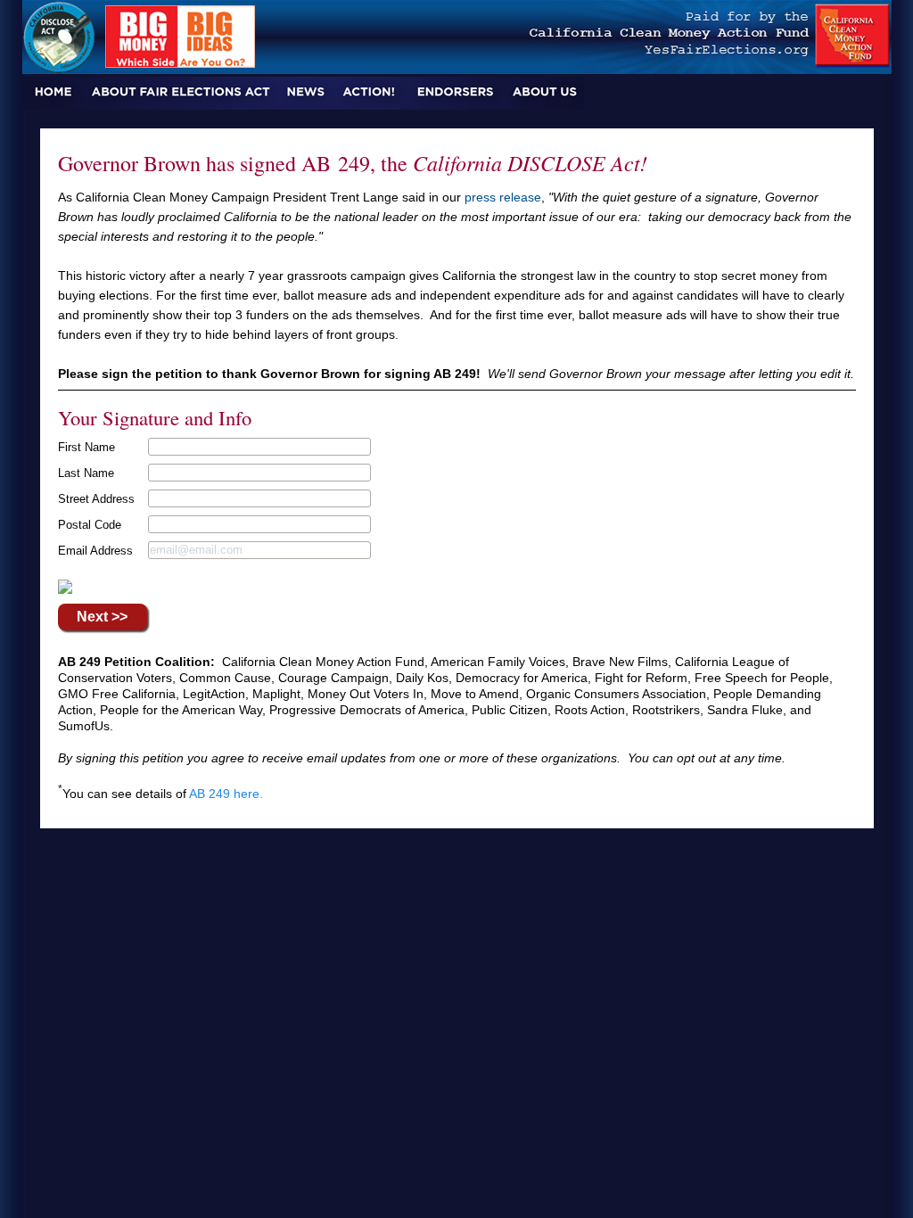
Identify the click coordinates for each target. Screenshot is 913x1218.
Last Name (86, 473)
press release (503, 197)
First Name (86, 447)
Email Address (95, 550)
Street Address (96, 499)
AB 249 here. (226, 793)
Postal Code (89, 524)
